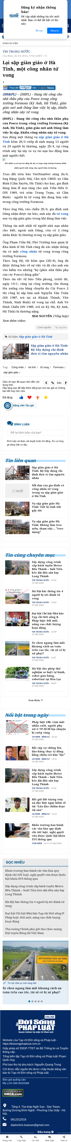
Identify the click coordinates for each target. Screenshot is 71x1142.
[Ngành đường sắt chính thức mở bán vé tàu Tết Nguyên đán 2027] (35, 960)
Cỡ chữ (35, 1140)
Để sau (39, 30)
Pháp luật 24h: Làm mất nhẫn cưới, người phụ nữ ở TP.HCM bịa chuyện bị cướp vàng (49, 727)
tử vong (44, 367)
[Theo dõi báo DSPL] (35, 87)
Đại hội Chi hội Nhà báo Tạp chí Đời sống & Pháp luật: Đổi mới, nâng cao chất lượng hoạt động (48, 620)
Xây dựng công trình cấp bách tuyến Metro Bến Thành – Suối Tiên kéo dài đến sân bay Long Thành (47, 569)
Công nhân (18, 367)
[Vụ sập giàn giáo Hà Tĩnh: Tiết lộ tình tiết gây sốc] (17, 509)
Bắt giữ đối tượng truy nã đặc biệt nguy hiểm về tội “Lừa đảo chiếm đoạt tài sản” (49, 805)
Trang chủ (7, 1140)
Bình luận (49, 1140)
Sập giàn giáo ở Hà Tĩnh (35, 336)
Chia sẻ (63, 1140)
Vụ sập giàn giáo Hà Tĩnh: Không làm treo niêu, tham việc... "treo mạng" (47, 527)
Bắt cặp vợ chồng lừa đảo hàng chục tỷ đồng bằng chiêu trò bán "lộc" (48, 751)
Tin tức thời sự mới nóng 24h (21, 983)
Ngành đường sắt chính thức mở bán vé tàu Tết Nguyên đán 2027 (35, 990)
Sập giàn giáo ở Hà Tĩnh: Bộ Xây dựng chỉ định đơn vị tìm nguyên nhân (49, 350)
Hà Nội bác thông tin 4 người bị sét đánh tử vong (47, 594)
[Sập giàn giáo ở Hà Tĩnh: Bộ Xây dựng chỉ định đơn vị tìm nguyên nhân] (16, 351)
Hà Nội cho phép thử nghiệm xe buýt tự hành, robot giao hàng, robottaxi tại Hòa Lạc (48, 674)
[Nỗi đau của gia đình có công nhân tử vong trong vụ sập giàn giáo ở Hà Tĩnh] (17, 491)
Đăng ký (54, 30)
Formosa (58, 367)
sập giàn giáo (10, 372)
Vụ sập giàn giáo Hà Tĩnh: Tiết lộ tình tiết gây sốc (46, 507)
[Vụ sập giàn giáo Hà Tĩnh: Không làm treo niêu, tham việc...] (17, 527)
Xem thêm (34, 700)
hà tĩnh (32, 367)
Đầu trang (44, 1132)
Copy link (21, 1140)
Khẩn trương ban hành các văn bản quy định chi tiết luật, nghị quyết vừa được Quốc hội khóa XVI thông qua (48, 832)
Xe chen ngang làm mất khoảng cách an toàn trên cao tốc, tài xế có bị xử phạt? (48, 648)
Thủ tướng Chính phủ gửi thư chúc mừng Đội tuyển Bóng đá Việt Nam (33, 931)
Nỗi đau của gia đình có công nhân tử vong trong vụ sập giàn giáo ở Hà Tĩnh (48, 491)
